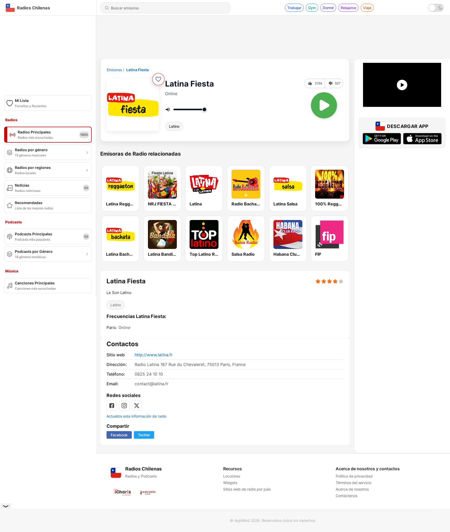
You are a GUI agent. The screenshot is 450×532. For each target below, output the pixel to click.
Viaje (367, 7)
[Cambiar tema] (436, 8)
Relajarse (348, 7)
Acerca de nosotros (352, 489)
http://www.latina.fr (154, 354)
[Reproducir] (324, 105)
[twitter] (137, 405)
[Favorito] (158, 79)
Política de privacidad (354, 476)
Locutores (231, 476)
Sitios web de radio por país (247, 489)
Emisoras (114, 70)
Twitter (144, 435)
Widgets (230, 482)
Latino (174, 126)
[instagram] (124, 405)
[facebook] (112, 405)
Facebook (119, 435)
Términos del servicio (353, 482)
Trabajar (294, 7)
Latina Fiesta (137, 70)
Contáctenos (346, 495)
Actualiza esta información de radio (136, 416)
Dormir (328, 7)
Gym (312, 7)
